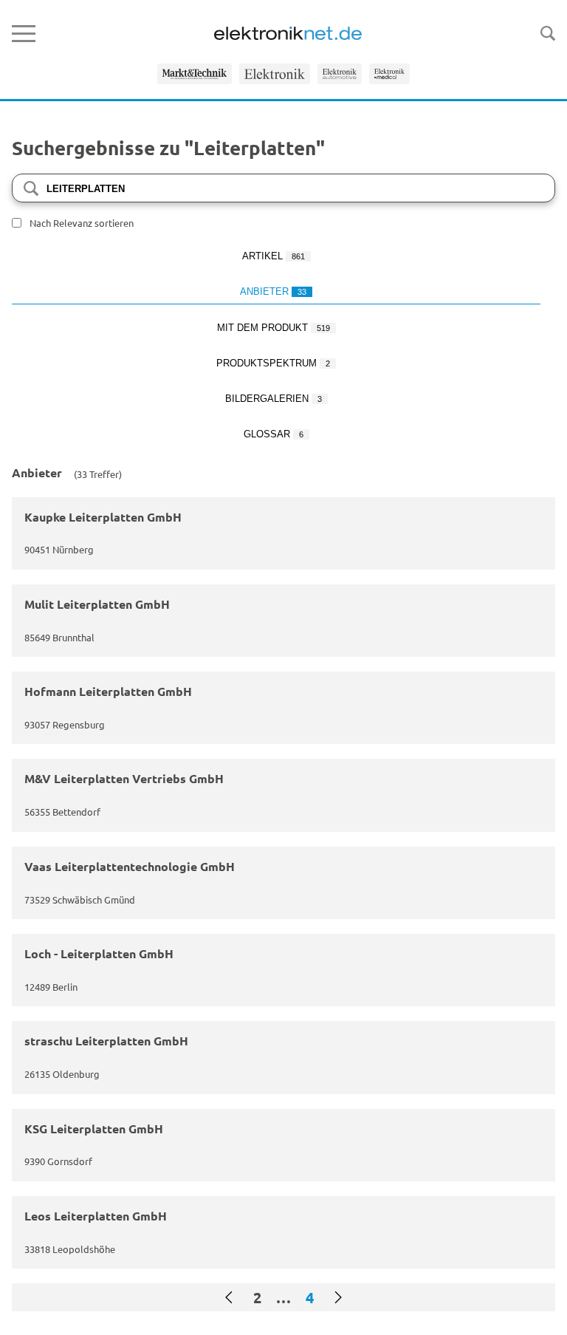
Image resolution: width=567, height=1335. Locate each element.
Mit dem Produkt (273, 327)
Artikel (273, 256)
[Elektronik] (274, 74)
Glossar (273, 434)
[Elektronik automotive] (339, 74)
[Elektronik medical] (389, 74)
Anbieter (273, 291)
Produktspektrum (273, 363)
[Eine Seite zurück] (228, 1297)
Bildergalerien (273, 398)
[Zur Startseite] (288, 33)
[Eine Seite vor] (338, 1297)
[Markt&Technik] (194, 74)
